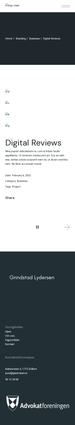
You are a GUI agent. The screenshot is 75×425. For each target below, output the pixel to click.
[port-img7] (37, 126)
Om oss (10, 336)
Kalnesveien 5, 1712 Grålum (21, 369)
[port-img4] (37, 91)
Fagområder (12, 340)
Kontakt (10, 344)
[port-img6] (37, 114)
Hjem (8, 331)
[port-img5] (37, 103)
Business (22, 181)
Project (16, 187)
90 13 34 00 (11, 379)
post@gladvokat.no (16, 373)
